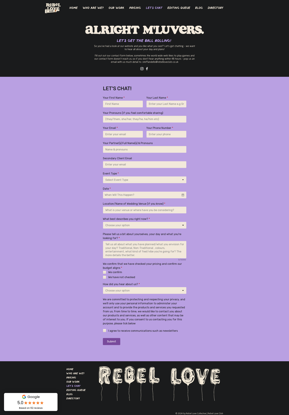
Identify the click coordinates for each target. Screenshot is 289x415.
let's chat (73, 386)
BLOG (69, 394)
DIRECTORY (73, 398)
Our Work (73, 382)
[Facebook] (147, 69)
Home (69, 369)
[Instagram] (142, 69)
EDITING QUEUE (76, 390)
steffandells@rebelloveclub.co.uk (160, 62)
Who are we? (75, 373)
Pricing (71, 378)
